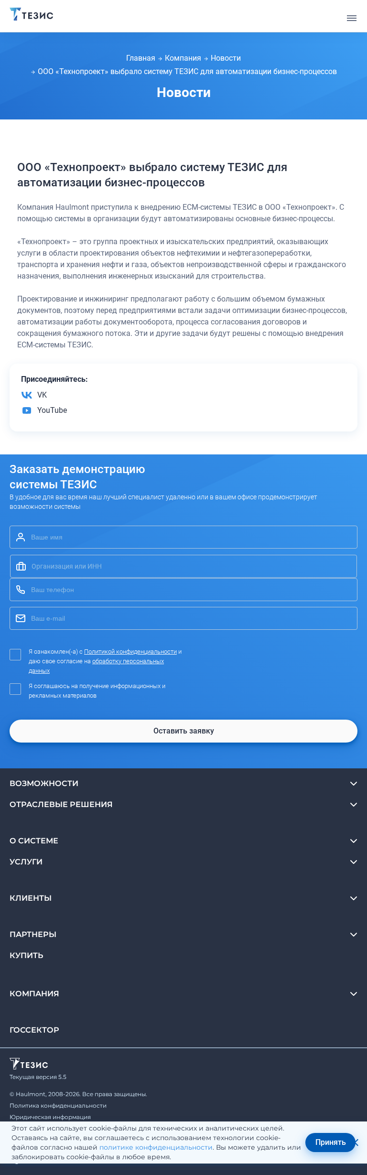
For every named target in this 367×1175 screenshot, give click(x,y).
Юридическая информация (50, 1117)
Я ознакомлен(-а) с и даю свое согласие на (105, 661)
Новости (226, 58)
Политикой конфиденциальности (130, 651)
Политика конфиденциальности (58, 1105)
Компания (183, 58)
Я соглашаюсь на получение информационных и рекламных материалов (97, 690)
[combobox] (183, 566)
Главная (140, 58)
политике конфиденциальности (156, 1147)
